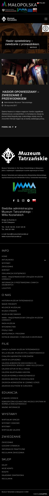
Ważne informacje (11, 407)
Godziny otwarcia (10, 446)
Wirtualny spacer (10, 420)
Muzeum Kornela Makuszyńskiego (18, 376)
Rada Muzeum (8, 323)
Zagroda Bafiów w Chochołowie (18, 379)
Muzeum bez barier (11, 314)
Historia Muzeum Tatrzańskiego (17, 301)
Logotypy (6, 288)
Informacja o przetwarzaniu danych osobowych (20, 284)
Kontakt (6, 270)
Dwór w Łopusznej (11, 360)
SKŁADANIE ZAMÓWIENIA (13, 475)
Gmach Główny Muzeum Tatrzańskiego (21, 349)
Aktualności (8, 260)
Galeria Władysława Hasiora (16, 372)
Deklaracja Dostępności (14, 273)
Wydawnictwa (9, 327)
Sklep (4, 465)
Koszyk (5, 472)
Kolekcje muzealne (11, 307)
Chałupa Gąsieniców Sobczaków (17, 356)
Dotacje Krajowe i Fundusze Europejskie (22, 337)
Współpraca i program (13, 334)
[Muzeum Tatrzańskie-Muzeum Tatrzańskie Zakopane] (9, 19)
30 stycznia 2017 (10, 105)
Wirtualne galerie (11, 430)
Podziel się (6, 127)
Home (4, 256)
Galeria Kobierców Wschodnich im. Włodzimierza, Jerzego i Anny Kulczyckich (23, 364)
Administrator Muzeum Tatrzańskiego (18, 102)
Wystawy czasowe (11, 423)
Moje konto (7, 468)
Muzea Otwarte (9, 311)
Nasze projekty (9, 304)
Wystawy (6, 263)
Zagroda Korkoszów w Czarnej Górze (21, 382)
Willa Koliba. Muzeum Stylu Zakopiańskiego (23, 353)
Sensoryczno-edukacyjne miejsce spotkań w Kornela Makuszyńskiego (24, 403)
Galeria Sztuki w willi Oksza (16, 369)
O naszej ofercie (10, 398)
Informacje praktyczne (13, 449)
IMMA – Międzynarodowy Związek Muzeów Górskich (22, 278)
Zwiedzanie (7, 267)
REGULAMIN (7, 479)
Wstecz (33, 47)
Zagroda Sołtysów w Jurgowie (17, 386)
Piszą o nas (7, 330)
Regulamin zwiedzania (13, 453)
